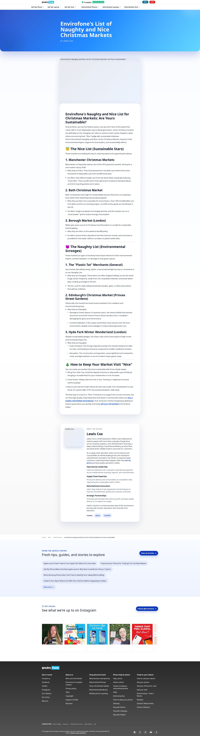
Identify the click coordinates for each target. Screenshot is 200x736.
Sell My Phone (36, 7)
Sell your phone (143, 682)
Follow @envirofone (147, 609)
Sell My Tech (69, 7)
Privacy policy (71, 688)
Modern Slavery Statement (78, 733)
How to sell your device (146, 678)
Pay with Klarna (119, 707)
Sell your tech (142, 690)
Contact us (46, 678)
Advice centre (118, 682)
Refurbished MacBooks (98, 690)
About (97, 515)
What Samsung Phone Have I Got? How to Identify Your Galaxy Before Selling (74, 575)
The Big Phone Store (76, 724)
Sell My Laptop (53, 7)
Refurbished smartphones (99, 678)
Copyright (69, 696)
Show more (49, 587)
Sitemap (116, 703)
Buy (145, 2)
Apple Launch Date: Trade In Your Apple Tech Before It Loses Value (70, 563)
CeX (95, 724)
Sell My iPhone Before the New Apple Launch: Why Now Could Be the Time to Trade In (77, 569)
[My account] (140, 2)
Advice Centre (57, 537)
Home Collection (143, 707)
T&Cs (68, 692)
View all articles (148, 553)
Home (44, 537)
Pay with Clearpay (120, 711)
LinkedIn (107, 515)
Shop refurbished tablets (99, 686)
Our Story (46, 697)
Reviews (140, 700)
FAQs (115, 692)
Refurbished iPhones (97, 682)
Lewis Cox (68, 41)
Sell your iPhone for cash (146, 686)
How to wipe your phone (123, 700)
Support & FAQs (72, 700)
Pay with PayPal (119, 715)
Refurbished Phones (89, 7)
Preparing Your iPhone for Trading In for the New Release (123, 563)
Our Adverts (46, 693)
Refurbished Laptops (111, 7)
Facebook (45, 682)
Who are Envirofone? (74, 678)
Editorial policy (119, 696)
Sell (152, 2)
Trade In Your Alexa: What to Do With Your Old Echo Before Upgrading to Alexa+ (75, 581)
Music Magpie (57, 724)
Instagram (46, 690)
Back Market (88, 724)
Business (69, 703)
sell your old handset (110, 404)
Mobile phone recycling (98, 693)
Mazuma (65, 724)
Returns (45, 701)
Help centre (117, 678)
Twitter (45, 686)
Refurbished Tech (131, 7)
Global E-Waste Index (145, 703)
